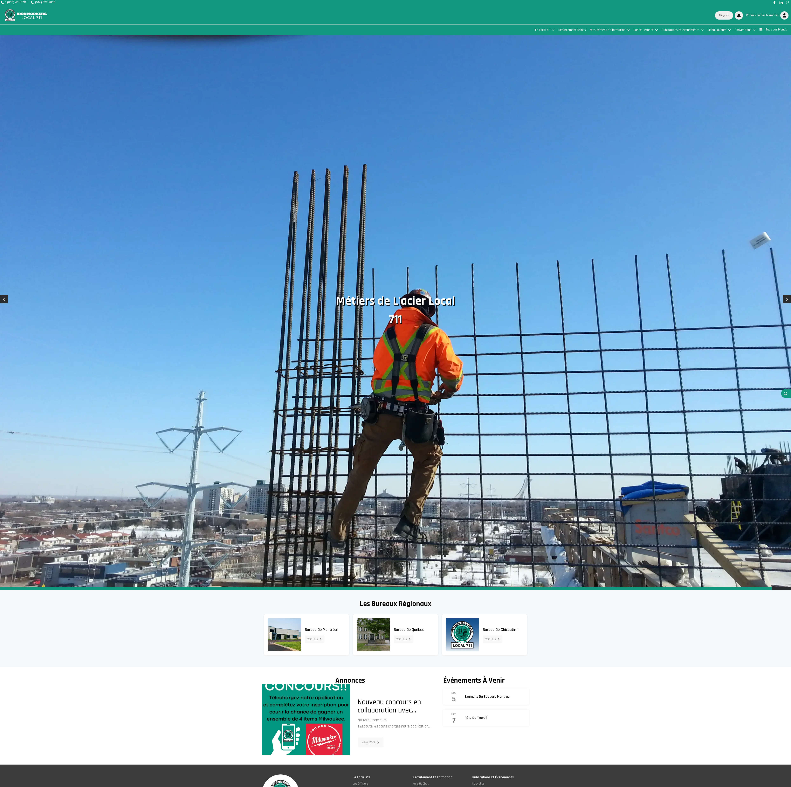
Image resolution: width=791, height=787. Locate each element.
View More (368, 742)
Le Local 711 (542, 30)
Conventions (743, 30)
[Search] (786, 393)
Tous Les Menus (776, 29)
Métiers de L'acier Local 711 (395, 310)
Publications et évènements (680, 30)
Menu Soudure (717, 30)
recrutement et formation (607, 30)
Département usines (572, 30)
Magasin (724, 15)
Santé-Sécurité (644, 30)
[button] (767, 15)
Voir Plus (312, 639)
